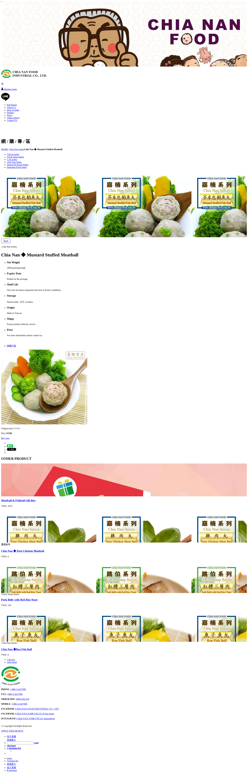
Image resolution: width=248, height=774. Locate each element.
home (9, 758)
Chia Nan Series (16, 149)
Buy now (5, 438)
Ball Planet (12, 105)
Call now (11, 659)
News (9, 115)
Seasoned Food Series (17, 167)
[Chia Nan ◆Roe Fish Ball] (17, 640)
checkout (12, 770)
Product (10, 112)
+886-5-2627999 (15, 694)
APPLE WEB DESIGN (12, 731)
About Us (11, 107)
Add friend (12, 662)
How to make (13, 110)
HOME (4, 149)
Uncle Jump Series (15, 157)
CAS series (12, 159)
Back (6, 241)
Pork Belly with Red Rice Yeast (19, 599)
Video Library (13, 118)
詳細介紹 (11, 346)
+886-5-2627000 (18, 689)
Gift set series (13, 154)
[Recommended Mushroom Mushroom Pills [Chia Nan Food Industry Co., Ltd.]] (24, 77)
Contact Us (12, 120)
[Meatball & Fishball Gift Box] (17, 495)
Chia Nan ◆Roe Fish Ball (16, 649)
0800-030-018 (22, 699)
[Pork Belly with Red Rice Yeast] (17, 591)
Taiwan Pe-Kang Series (17, 164)
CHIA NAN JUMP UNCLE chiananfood (36, 718)
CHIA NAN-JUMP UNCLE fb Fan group (35, 713)
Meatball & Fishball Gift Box (18, 500)
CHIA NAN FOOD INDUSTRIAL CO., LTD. (37, 709)
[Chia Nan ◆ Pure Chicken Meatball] (17, 541)
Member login (10, 89)
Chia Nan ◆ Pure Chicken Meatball (22, 550)
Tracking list (12, 761)
